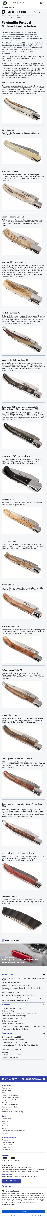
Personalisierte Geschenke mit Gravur (15, 1029)
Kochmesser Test (8, 1011)
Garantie (5, 1121)
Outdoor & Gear (7, 1102)
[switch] (42, 3)
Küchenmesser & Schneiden (11, 1097)
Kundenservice (6, 1119)
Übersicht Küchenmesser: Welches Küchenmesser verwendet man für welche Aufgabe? (19, 1015)
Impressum (5, 1133)
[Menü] (44, 12)
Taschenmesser (11, 16)
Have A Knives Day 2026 (10, 992)
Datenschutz (6, 1128)
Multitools (5, 1093)
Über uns (5, 1140)
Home (3, 16)
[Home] (14, 11)
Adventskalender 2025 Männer (13, 1024)
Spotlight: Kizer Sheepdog (11, 1058)
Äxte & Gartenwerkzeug (10, 1104)
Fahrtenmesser (7, 1090)
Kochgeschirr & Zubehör (9, 1100)
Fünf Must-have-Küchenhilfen (12, 1018)
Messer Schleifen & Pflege (10, 1095)
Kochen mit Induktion (9, 1021)
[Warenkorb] (39, 12)
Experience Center (8, 1142)
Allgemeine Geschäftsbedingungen (13, 1130)
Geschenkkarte (7, 1145)
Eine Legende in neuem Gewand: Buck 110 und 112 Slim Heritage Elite (22, 989)
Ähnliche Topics (7, 974)
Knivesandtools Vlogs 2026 (11, 1009)
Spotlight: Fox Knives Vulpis (11, 1055)
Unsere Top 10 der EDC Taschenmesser (16, 985)
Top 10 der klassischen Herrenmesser (15, 1001)
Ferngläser (5, 1109)
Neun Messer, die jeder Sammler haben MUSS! (18, 995)
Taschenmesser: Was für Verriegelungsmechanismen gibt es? (23, 998)
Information (29, 16)
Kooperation (6, 1149)
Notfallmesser (6, 1052)
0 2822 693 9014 (8, 1158)
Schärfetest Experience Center (13, 1050)
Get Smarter (20, 16)
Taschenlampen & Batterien (11, 1107)
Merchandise (6, 1147)
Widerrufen (5, 1126)
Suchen (35, 12)
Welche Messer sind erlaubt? (12, 983)
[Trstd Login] (43, 2)
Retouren (5, 1123)
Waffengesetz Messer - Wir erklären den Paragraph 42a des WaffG (23, 979)
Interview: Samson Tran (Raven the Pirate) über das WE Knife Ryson (21, 1046)
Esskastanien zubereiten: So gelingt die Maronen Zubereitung (23, 1026)
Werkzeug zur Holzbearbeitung (12, 1112)
